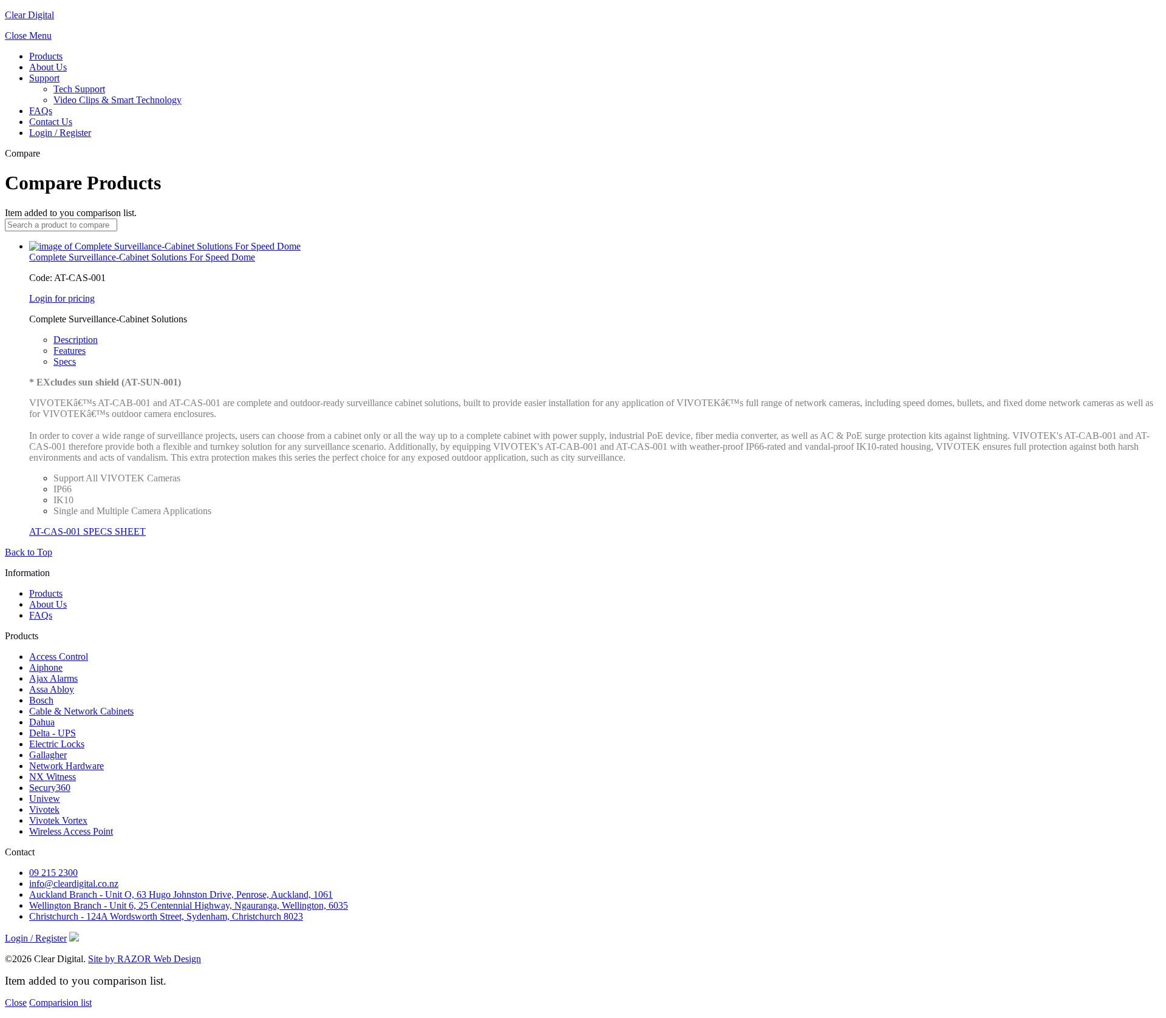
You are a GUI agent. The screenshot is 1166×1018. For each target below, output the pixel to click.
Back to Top (28, 552)
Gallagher (48, 755)
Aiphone (46, 667)
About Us (48, 67)
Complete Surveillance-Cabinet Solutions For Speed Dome (142, 257)
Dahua (42, 722)
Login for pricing (62, 298)
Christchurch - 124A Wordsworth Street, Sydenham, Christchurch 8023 (166, 916)
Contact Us (50, 122)
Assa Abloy (51, 689)
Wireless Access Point (71, 831)
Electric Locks (56, 744)
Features (69, 350)
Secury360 (49, 787)
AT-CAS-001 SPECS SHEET (87, 531)
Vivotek (44, 809)
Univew (44, 798)
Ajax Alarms (53, 678)
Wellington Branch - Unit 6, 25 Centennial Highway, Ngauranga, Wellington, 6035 (188, 905)
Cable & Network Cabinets (81, 711)
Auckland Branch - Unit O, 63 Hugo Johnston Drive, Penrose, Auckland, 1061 (181, 894)
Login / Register (60, 132)
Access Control (58, 656)
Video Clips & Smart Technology (117, 100)
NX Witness (52, 777)
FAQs (40, 111)
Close (16, 1002)
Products (46, 56)
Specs (64, 361)
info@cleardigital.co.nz (73, 883)
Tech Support (79, 89)
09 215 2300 (53, 872)
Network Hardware (66, 766)
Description (75, 339)
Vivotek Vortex (58, 820)
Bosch (41, 700)
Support (44, 78)
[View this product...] (165, 246)
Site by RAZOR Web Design (144, 959)
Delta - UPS (52, 733)
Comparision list (60, 1002)
